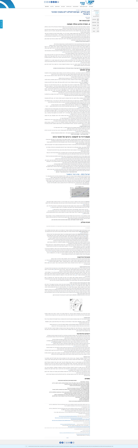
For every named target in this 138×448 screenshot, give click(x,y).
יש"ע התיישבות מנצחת (83, 6)
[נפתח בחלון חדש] (58, 2)
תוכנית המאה (57, 6)
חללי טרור (51, 6)
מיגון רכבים (63, 6)
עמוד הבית (88, 10)
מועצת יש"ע (91, 6)
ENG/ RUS (47, 6)
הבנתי (26, 446)
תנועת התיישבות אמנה (96, 16)
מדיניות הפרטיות (74, 446)
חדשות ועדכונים (75, 6)
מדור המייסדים (68, 6)
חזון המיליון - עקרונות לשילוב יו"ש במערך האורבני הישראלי (70, 13)
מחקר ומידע (81, 10)
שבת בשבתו (97, 14)
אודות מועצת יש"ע (96, 10)
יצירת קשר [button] (1, 25)
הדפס (66, 437)
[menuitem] (91, 6)
